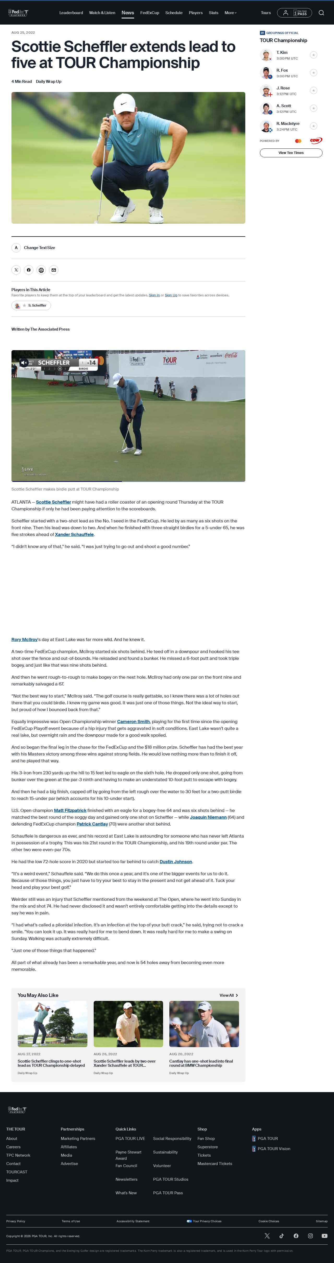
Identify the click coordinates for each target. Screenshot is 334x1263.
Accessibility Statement (133, 1221)
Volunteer (162, 1165)
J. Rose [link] (283, 88)
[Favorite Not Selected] (313, 55)
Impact (12, 1180)
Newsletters (127, 1179)
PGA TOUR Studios (170, 1179)
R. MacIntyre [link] (288, 123)
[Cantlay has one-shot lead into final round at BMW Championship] (204, 1024)
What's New (126, 1193)
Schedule (174, 12)
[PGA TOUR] (18, 13)
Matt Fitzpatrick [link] (70, 810)
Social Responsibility (172, 1138)
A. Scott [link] (284, 105)
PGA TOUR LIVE (130, 1138)
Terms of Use (71, 1221)
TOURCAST (16, 1172)
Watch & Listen (102, 12)
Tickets (204, 1155)
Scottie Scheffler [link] (53, 502)
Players (196, 12)
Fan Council (126, 1165)
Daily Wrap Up (27, 1073)
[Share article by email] (53, 270)
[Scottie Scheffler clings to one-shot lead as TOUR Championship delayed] (52, 1024)
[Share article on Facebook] (28, 270)
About (11, 1138)
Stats (213, 12)
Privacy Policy (15, 1221)
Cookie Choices (269, 1221)
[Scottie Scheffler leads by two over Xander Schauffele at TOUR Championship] (128, 1024)
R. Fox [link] (282, 70)
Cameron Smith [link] (133, 721)
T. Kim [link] (282, 52)
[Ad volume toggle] (24, 362)
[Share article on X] (16, 270)
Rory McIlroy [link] (24, 639)
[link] (48, 81)
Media (66, 1155)
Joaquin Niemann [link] (208, 817)
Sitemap (322, 1221)
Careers (13, 1147)
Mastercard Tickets (215, 1163)
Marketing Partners (78, 1138)
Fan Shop (206, 1138)
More (232, 13)
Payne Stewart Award (128, 1155)
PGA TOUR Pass (168, 1193)
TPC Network (18, 1155)
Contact (13, 1163)
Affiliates (69, 1147)
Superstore (208, 1147)
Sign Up (171, 295)
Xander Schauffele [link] (74, 534)
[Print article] (41, 270)
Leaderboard (71, 12)
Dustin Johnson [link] (176, 861)
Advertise (69, 1163)
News (128, 12)
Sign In (154, 295)
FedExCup (149, 12)
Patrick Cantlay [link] (92, 824)
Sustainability (165, 1152)
